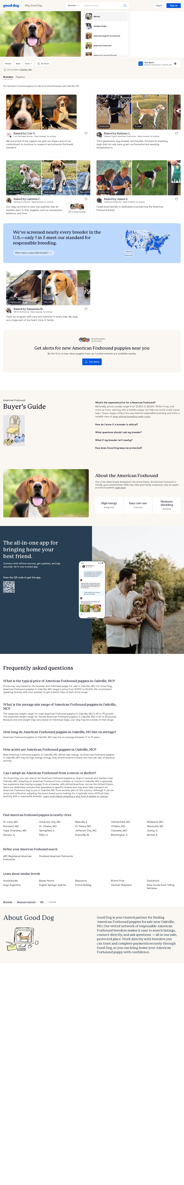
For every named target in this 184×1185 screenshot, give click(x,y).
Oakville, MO (26, 70)
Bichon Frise (117, 880)
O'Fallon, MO (118, 826)
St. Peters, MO (83, 826)
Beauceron (81, 880)
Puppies (20, 77)
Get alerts (94, 362)
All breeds (7, 902)
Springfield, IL (47, 830)
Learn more (120, 488)
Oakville (52, 902)
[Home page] (11, 5)
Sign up (173, 5)
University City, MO (50, 822)
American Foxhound (26, 902)
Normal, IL (152, 835)
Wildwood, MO (155, 822)
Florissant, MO (11, 826)
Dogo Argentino (12, 885)
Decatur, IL (9, 835)
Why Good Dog (33, 5)
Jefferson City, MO (86, 830)
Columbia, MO (119, 830)
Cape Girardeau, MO (15, 830)
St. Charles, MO (48, 826)
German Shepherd (121, 885)
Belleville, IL (81, 822)
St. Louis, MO (10, 822)
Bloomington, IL (119, 835)
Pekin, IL (43, 835)
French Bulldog (83, 885)
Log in (159, 5)
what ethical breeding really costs (131, 416)
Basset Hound (46, 880)
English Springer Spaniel (52, 885)
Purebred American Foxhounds (56, 856)
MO (42, 902)
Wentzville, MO (155, 826)
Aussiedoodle (10, 880)
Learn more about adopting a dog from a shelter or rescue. (75, 796)
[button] (23, 112)
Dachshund (153, 880)
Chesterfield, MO (120, 822)
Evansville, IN (82, 835)
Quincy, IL (152, 830)
